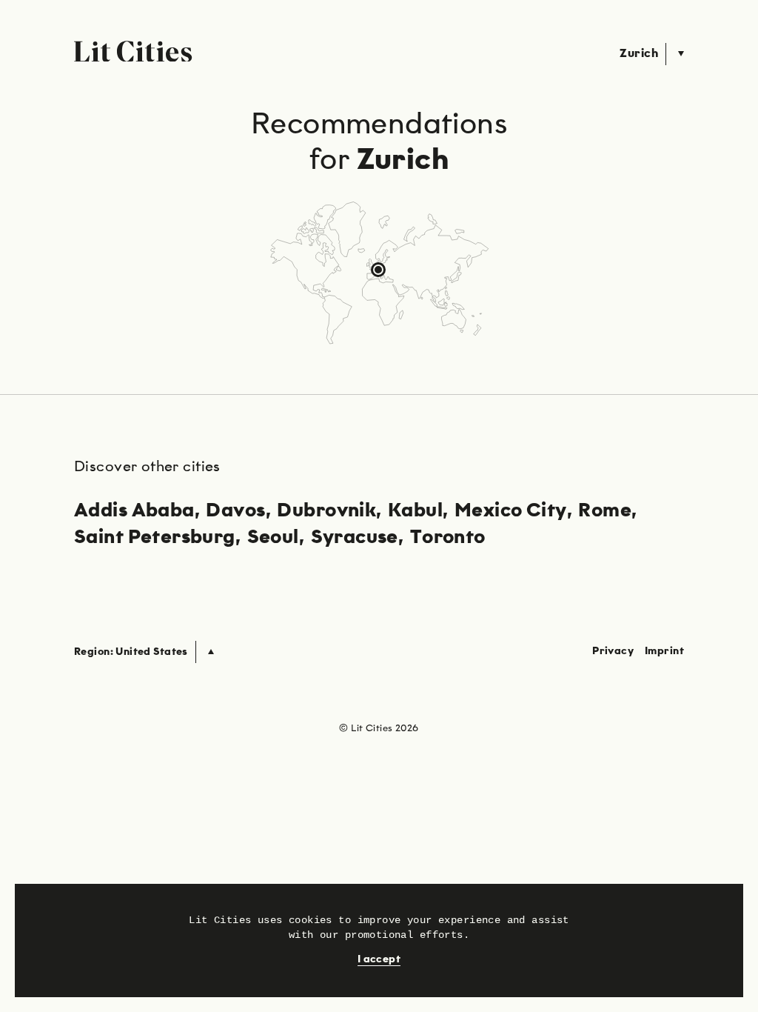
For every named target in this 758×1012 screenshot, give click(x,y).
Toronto (448, 537)
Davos (235, 511)
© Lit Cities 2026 (378, 728)
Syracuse (354, 537)
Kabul (415, 511)
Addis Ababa (134, 511)
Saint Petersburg (154, 537)
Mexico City (511, 511)
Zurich (639, 54)
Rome (604, 511)
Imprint (664, 651)
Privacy (613, 651)
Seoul (273, 537)
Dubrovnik (326, 511)
